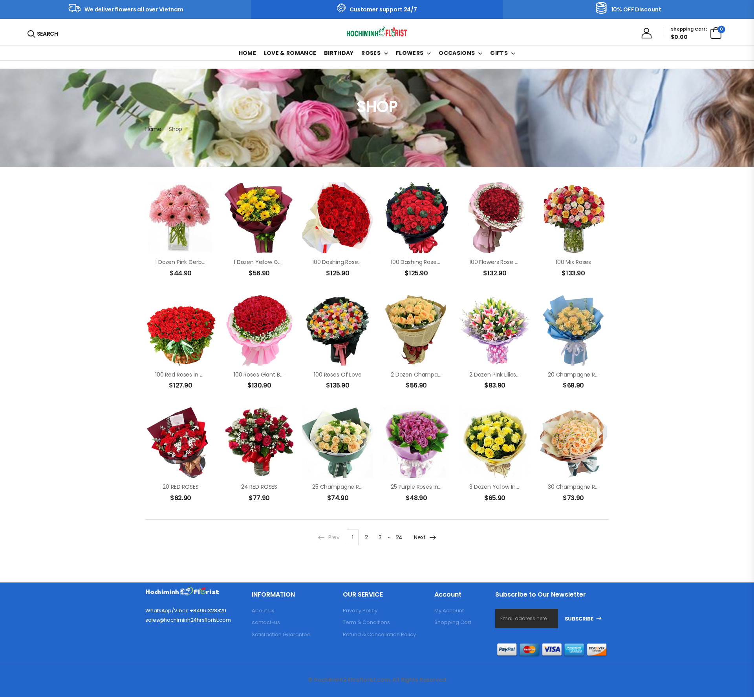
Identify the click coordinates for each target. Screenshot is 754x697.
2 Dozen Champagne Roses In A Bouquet (446, 375)
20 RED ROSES (180, 487)
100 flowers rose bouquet (503, 262)
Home (247, 53)
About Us (263, 610)
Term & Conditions (366, 622)
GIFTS (499, 53)
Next (420, 537)
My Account (449, 610)
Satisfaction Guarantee (281, 634)
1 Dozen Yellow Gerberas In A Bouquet (284, 262)
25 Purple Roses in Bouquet (426, 487)
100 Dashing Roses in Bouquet (351, 262)
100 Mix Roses (573, 262)
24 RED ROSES (259, 487)
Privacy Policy (360, 610)
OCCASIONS (457, 53)
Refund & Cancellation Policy (379, 634)
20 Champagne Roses (577, 375)
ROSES (371, 53)
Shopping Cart (452, 622)
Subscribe (579, 618)
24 (399, 537)
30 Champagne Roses (577, 487)
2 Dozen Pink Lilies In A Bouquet (510, 375)
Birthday (339, 53)
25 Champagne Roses (341, 487)
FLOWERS (409, 53)
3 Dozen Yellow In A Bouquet (507, 487)
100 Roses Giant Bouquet (267, 375)
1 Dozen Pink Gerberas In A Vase (197, 262)
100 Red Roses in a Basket (189, 375)
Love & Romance (290, 53)
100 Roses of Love (338, 375)
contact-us (266, 622)
